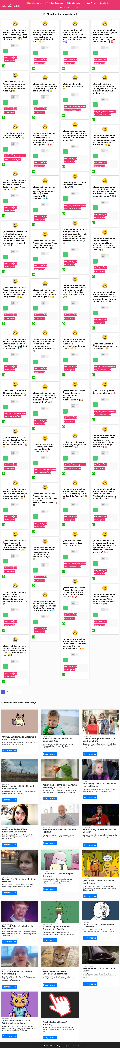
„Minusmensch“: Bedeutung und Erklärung (58, 878)
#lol (15, 57)
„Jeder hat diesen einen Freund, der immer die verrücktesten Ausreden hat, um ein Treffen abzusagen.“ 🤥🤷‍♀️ (104, 140)
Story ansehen (9, 750)
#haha (11, 57)
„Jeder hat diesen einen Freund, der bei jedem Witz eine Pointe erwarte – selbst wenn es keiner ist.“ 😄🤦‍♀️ (14, 650)
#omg (6, 159)
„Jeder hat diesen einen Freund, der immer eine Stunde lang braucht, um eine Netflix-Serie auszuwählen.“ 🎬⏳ (44, 397)
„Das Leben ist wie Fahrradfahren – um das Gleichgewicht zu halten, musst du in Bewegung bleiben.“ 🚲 (104, 88)
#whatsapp (13, 159)
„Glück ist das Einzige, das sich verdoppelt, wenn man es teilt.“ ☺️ (14, 135)
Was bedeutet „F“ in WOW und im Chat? (99, 973)
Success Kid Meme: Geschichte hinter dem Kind (59, 743)
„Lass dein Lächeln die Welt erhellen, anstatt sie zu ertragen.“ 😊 (105, 346)
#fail (6, 57)
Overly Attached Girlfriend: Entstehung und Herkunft (18, 834)
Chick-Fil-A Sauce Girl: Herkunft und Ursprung (18, 976)
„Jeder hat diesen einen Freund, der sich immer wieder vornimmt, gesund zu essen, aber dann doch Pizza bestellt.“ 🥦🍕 (15, 34)
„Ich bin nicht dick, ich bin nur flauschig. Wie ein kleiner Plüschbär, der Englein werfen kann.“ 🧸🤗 (15, 442)
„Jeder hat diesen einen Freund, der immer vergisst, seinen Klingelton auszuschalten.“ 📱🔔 (74, 395)
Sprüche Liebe (105, 3)
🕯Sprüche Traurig (90, 3)
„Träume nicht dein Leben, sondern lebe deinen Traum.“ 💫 (72, 543)
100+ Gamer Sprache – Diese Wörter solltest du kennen (18, 1025)
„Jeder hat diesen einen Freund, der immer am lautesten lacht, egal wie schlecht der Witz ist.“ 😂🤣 (75, 493)
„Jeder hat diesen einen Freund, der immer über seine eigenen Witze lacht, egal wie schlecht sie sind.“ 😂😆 (104, 599)
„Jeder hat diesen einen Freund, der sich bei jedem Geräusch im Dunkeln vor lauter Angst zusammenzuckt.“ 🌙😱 (15, 545)
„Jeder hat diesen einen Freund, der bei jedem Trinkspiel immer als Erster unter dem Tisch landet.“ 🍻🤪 (14, 184)
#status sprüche (9, 61)
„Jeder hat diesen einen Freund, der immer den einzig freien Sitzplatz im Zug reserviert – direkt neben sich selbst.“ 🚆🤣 (105, 191)
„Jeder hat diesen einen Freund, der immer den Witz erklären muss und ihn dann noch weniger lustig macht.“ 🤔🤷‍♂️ (14, 292)
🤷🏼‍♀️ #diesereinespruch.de (11, 5)
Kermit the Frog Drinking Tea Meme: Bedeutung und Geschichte (60, 788)
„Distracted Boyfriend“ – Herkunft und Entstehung (99, 743)
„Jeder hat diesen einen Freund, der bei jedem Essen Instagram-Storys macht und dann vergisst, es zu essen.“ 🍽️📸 (105, 296)
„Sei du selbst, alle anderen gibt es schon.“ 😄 (74, 86)
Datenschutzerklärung (76, 1046)
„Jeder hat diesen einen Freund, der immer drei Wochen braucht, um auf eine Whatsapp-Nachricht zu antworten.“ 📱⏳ (15, 343)
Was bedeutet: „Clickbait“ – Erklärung (59, 1026)
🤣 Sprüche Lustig (73, 3)
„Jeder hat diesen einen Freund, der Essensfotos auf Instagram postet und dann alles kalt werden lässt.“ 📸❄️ (75, 135)
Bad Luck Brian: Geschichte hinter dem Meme (19, 931)
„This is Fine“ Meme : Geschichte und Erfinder (100, 885)
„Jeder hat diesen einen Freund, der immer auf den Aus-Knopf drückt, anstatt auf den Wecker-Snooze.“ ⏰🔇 (74, 592)
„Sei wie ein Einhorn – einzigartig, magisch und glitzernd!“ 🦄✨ (75, 444)
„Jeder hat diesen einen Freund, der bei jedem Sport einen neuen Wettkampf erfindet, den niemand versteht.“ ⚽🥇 (104, 493)
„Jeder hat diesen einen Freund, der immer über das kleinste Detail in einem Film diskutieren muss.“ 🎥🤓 (14, 86)
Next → (19, 692)
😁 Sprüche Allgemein (34, 3)
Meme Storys (65, 7)
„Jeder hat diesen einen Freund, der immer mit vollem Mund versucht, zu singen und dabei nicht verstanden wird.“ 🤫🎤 (15, 493)
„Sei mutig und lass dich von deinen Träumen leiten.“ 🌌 (74, 184)
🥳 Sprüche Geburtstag (54, 3)
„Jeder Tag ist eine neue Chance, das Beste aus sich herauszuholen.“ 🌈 (14, 393)
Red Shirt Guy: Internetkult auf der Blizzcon (100, 834)
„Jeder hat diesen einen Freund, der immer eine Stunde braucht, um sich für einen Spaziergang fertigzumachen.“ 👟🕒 (44, 605)
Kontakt (76, 7)
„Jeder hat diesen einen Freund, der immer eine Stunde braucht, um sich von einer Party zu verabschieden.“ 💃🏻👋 (74, 643)
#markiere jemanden (19, 156)
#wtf (19, 159)
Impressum (61, 1046)
